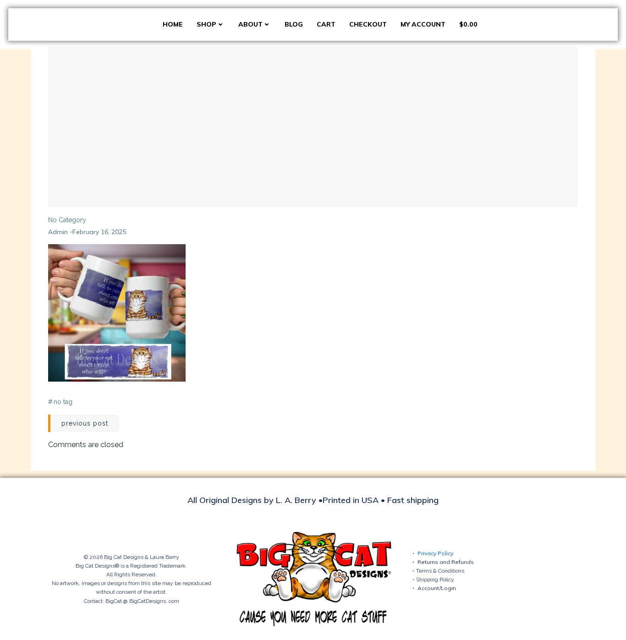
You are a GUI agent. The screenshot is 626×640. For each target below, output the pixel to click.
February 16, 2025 (99, 232)
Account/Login (436, 588)
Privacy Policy (435, 553)
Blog (294, 24)
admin (58, 232)
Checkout (368, 24)
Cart (326, 24)
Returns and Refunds (445, 561)
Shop (206, 24)
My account (423, 24)
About (250, 24)
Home (173, 24)
